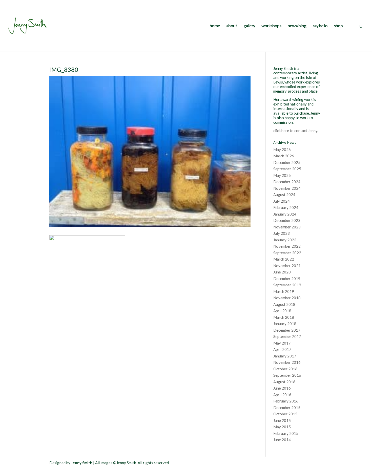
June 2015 (282, 420)
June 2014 (282, 439)
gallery (249, 26)
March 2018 (283, 317)
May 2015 (282, 426)
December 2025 (286, 162)
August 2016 (284, 381)
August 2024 (284, 194)
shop (338, 26)
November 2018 (287, 297)
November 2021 (287, 265)
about (231, 26)
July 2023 (281, 233)
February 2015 (285, 433)
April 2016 (282, 394)
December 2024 (286, 181)
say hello (320, 26)
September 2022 (287, 252)
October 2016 (285, 369)
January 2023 (284, 240)
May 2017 (282, 343)
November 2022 (287, 246)
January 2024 (284, 214)
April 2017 (282, 349)
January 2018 (284, 323)
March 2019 (283, 291)
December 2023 (286, 220)
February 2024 (285, 207)
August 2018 (284, 304)
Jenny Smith (81, 462)
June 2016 (282, 388)
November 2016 (287, 362)
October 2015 (285, 414)
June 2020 (282, 272)
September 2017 (287, 336)
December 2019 (286, 278)
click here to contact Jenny (295, 130)
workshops (271, 26)
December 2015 (286, 407)
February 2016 (285, 401)
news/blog (296, 26)
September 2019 (287, 285)
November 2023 (287, 227)
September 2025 (287, 168)
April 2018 (282, 310)
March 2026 (283, 156)
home (215, 26)
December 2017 (286, 330)
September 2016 (287, 375)
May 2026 (282, 149)
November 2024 (287, 188)
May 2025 (282, 175)
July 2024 (281, 201)
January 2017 (284, 356)
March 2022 (283, 259)
